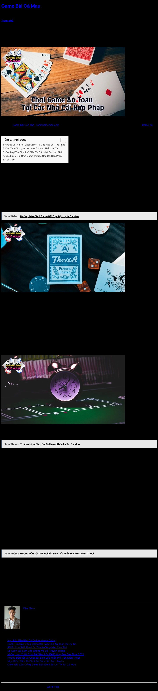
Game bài (147, 124)
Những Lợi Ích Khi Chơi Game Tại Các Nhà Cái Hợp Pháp (35, 144)
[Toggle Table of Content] (61, 140)
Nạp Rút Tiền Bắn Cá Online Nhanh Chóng (31, 640)
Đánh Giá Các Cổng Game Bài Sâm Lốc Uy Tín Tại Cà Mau (41, 664)
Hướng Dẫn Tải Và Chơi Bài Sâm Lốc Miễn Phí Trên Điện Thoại (43, 657)
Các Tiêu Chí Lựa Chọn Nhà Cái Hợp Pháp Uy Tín (31, 148)
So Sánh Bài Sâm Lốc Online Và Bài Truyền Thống (36, 650)
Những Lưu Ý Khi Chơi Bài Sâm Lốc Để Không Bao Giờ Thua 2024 (45, 654)
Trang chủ (7, 20)
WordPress (53, 686)
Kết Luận (10, 159)
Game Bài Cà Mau (20, 6)
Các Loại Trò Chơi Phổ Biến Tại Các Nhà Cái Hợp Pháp (34, 152)
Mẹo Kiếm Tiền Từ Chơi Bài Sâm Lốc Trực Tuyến (35, 661)
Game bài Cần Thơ (23, 124)
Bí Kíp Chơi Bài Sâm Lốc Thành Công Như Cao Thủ (37, 647)
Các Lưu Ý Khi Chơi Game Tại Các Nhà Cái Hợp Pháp (33, 156)
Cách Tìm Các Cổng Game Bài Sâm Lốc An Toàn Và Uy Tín (41, 643)
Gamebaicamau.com (47, 124)
